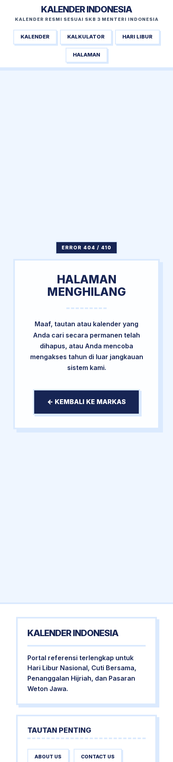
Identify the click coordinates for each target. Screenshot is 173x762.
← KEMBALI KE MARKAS (86, 402)
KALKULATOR (86, 37)
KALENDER (35, 37)
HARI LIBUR (137, 37)
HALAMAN (86, 55)
